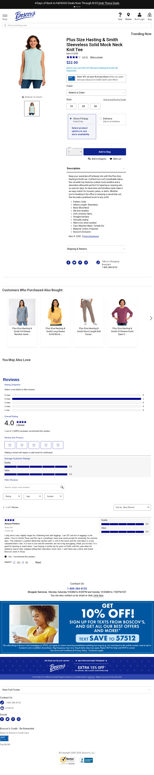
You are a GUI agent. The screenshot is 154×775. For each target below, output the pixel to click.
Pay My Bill (5, 744)
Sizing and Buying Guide (114, 99)
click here (98, 595)
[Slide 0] (31, 108)
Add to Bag (105, 151)
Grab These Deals (108, 3)
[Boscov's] (25, 16)
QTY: (70, 148)
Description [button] (73, 168)
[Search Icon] (5, 25)
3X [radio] (95, 106)
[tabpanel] (77, 2)
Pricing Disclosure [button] (90, 236)
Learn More (112, 80)
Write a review (96, 57)
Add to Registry (99, 159)
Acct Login (140, 19)
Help (120, 19)
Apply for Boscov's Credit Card (14, 733)
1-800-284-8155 (109, 267)
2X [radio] (83, 106)
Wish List (117, 159)
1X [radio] (71, 106)
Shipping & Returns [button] (77, 248)
